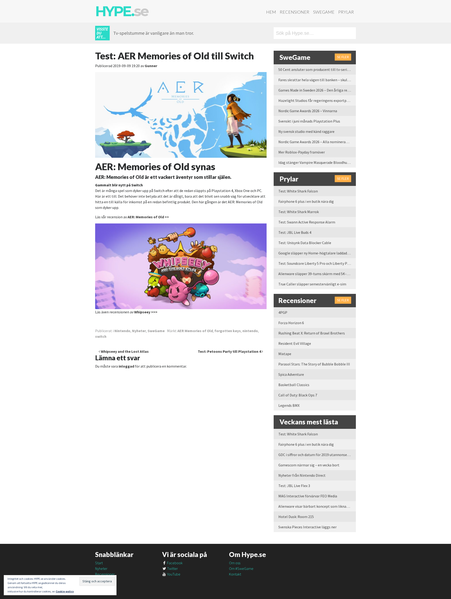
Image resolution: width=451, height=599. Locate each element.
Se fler (343, 57)
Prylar (346, 12)
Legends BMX (288, 405)
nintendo (250, 330)
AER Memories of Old (195, 330)
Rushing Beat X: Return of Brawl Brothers (311, 333)
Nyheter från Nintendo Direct (302, 475)
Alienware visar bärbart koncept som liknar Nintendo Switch (317, 506)
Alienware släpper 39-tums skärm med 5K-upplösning (317, 273)
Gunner (151, 65)
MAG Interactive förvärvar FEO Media (307, 496)
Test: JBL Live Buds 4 (294, 232)
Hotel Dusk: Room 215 (296, 516)
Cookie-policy (65, 591)
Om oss (234, 563)
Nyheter (139, 330)
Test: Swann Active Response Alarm (306, 222)
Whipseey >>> (145, 312)
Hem (271, 12)
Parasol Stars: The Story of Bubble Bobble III (314, 364)
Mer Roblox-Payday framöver (301, 152)
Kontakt (235, 574)
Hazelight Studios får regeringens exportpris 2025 (317, 100)
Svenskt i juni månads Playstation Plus (309, 121)
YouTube (173, 574)
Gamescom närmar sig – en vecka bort (308, 465)
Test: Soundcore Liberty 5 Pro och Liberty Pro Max (317, 263)
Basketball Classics (293, 384)
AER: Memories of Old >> (148, 217)
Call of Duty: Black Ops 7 (297, 395)
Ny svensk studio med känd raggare (306, 131)
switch (100, 336)
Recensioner (294, 12)
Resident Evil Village (294, 343)
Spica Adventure (291, 374)
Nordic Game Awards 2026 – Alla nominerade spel (317, 141)
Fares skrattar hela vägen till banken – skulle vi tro (317, 79)
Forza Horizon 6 (291, 322)
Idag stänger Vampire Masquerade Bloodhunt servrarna (317, 162)
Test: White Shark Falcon (298, 191)
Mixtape (284, 353)
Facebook (174, 563)
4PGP (282, 312)
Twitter (172, 568)
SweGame (323, 12)
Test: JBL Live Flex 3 (294, 485)
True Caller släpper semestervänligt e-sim (312, 284)
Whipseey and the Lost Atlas (124, 351)
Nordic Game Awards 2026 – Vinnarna (307, 110)
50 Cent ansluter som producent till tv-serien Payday (317, 69)
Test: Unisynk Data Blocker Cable (304, 242)
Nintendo (122, 330)
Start (99, 563)
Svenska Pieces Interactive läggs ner (307, 527)
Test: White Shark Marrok (298, 211)
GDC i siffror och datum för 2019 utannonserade (316, 454)
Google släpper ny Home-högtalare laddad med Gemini (317, 253)
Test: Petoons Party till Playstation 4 (230, 351)
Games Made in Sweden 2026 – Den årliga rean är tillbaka (317, 90)
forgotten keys (227, 330)
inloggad (126, 366)
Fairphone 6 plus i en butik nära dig (306, 201)
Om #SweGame (241, 568)
